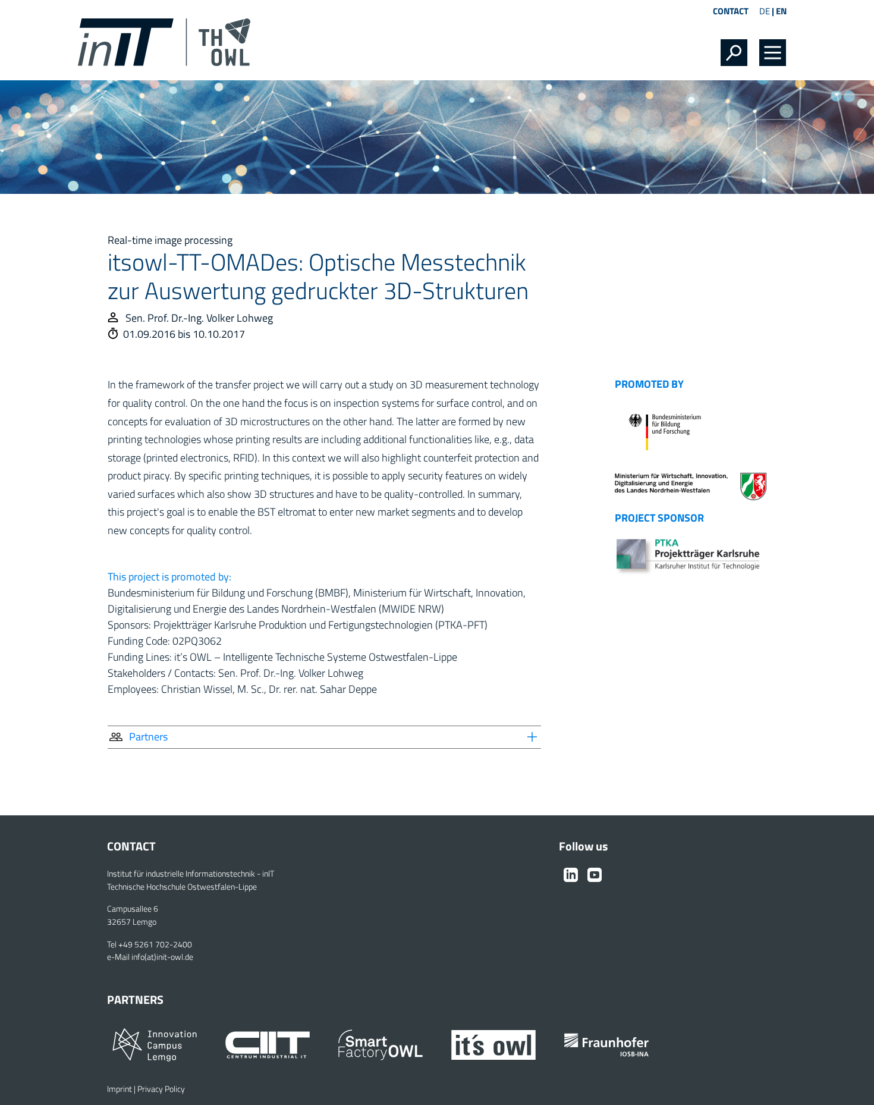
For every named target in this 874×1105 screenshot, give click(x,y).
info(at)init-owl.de (162, 956)
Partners (148, 737)
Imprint (119, 1088)
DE (764, 11)
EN (781, 11)
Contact (731, 11)
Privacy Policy (161, 1088)
